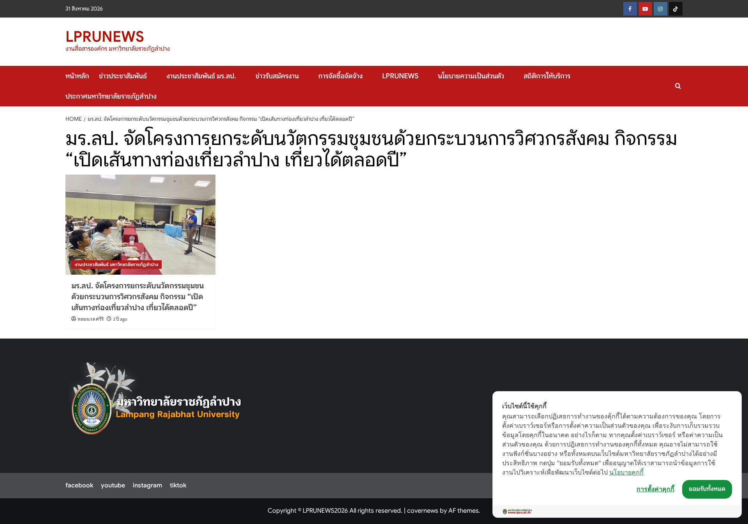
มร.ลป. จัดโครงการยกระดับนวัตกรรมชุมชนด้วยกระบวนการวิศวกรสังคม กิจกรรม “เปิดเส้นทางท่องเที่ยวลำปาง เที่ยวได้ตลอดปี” (137, 296)
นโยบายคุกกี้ (626, 472)
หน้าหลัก (77, 76)
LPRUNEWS (104, 36)
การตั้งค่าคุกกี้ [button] (655, 489)
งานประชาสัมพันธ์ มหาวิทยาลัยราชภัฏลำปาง (116, 264)
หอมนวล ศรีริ (91, 319)
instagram (147, 485)
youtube (113, 485)
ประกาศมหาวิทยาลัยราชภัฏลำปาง (111, 96)
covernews (422, 511)
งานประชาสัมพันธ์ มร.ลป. (201, 76)
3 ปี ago (120, 319)
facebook (79, 485)
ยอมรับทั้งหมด (707, 489)
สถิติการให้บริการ (547, 76)
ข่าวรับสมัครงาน (277, 76)
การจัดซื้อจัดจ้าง (340, 76)
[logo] (156, 403)
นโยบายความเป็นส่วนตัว (471, 76)
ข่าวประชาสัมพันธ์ (123, 76)
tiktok (178, 485)
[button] (678, 86)
